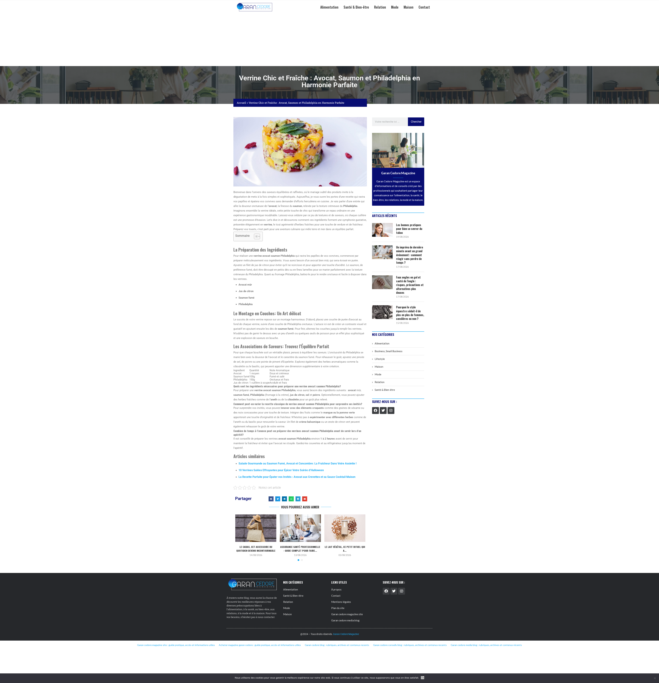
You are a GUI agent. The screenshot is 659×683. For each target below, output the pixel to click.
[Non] (654, 678)
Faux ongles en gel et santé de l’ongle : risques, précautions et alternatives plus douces (410, 285)
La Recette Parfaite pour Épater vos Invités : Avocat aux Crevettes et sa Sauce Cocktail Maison (297, 477)
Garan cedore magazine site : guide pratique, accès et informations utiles (176, 645)
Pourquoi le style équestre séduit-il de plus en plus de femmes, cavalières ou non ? (410, 313)
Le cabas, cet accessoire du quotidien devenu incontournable (255, 548)
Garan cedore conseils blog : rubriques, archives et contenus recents (410, 645)
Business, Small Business (388, 351)
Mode (394, 7)
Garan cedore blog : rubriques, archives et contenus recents (337, 645)
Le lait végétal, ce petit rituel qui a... (345, 548)
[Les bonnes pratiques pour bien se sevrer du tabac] (382, 230)
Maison (408, 7)
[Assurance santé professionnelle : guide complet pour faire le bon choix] (300, 528)
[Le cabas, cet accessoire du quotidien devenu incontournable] (255, 528)
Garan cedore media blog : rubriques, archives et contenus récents (486, 645)
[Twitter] (383, 410)
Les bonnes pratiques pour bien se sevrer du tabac (409, 229)
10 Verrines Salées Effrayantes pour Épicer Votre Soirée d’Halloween (281, 470)
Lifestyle (380, 358)
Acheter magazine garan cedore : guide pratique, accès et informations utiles (260, 645)
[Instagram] (391, 410)
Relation (380, 7)
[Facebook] (375, 410)
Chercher (416, 121)
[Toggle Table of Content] (255, 236)
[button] (271, 498)
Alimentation (329, 7)
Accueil (241, 102)
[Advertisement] (329, 40)
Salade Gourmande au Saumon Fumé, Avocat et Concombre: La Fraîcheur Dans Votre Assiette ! (297, 463)
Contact (424, 7)
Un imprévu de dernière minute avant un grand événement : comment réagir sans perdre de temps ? (409, 255)
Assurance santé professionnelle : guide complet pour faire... (300, 548)
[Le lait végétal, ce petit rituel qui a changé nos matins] (344, 528)
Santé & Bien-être (356, 7)
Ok (422, 677)
